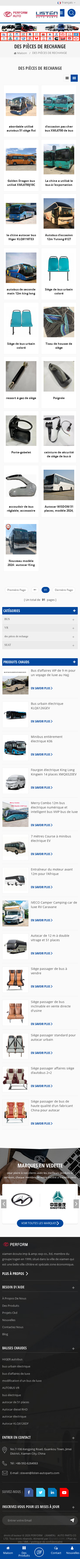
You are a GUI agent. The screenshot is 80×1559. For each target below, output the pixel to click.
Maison (22, 53)
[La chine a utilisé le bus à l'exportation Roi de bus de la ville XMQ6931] (59, 159)
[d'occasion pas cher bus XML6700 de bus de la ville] (59, 105)
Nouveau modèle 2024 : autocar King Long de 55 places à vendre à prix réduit (21, 563)
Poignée (59, 398)
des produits (10, 1306)
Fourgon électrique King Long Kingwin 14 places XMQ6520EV (53, 772)
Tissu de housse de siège (59, 346)
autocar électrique (14, 1416)
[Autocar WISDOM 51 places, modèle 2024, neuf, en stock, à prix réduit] (59, 485)
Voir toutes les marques (39, 1223)
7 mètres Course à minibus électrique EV (51, 838)
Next (76, 1203)
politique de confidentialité (46, 1541)
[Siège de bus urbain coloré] (59, 268)
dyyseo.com (57, 1538)
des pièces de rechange (16, 636)
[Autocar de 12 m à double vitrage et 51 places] (15, 946)
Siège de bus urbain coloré (59, 291)
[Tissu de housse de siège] (59, 322)
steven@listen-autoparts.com (39, 1473)
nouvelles (8, 1320)
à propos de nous (14, 1298)
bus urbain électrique (16, 1366)
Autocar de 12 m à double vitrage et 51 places (50, 937)
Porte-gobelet (21, 452)
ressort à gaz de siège (21, 398)
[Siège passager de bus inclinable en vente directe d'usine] (15, 1013)
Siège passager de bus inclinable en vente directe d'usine (51, 1006)
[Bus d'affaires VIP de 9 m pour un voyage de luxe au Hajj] (15, 681)
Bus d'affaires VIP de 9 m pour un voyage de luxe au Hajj (53, 672)
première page (16, 590)
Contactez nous (12, 1327)
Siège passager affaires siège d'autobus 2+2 (52, 1070)
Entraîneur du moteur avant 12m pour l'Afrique (52, 871)
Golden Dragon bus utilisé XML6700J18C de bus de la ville (21, 183)
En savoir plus (40, 688)
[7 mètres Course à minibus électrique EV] (15, 847)
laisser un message (39, 1552)
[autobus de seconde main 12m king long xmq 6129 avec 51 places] (21, 268)
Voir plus (57, 526)
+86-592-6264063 (27, 1463)
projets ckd (9, 1313)
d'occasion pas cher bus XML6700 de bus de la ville (59, 128)
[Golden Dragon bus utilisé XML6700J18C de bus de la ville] (21, 159)
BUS (7, 619)
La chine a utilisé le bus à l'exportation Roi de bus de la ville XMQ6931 (58, 183)
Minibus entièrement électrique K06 (46, 739)
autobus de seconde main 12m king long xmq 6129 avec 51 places (21, 291)
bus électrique (11, 1395)
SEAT (7, 645)
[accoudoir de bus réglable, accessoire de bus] (21, 485)
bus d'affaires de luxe (16, 1374)
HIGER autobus (12, 1359)
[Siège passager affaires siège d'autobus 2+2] (15, 1079)
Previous (3, 1203)
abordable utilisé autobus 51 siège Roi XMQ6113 (21, 128)
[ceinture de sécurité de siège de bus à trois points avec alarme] (59, 430)
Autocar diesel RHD (15, 1409)
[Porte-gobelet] (21, 430)
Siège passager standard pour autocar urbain (53, 1037)
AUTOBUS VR (10, 1388)
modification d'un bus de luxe (22, 1381)
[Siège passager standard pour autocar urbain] (15, 1046)
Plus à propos (13, 1273)
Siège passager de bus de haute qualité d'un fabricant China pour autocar (52, 1105)
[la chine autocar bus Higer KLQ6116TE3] (21, 213)
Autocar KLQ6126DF (15, 1423)
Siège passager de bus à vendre (49, 971)
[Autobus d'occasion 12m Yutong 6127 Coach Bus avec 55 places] (59, 213)
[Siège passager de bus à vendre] (15, 980)
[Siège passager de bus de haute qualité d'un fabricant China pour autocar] (15, 1112)
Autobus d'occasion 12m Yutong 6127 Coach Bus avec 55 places (59, 237)
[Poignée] (59, 376)
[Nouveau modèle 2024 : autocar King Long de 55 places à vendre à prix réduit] (21, 539)
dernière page (64, 590)
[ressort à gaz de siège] (21, 376)
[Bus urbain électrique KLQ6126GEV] (15, 714)
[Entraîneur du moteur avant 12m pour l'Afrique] (15, 880)
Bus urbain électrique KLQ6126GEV (47, 705)
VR (6, 627)
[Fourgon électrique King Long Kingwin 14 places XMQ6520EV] (15, 781)
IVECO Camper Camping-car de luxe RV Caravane (54, 904)
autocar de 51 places (15, 1402)
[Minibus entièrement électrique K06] (15, 748)
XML (26, 1541)
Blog (5, 1334)
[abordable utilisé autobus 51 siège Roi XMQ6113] (21, 105)
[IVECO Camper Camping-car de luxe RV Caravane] (15, 913)
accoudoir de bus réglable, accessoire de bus (21, 509)
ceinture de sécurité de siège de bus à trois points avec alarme (59, 454)
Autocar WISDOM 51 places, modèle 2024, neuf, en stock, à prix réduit (59, 509)
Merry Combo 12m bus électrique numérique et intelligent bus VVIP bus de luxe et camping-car (54, 807)
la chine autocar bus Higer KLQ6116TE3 (21, 237)
